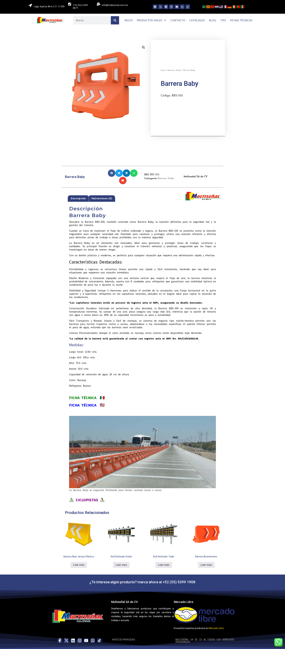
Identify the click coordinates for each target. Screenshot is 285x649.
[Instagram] (171, 6)
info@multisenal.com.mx (115, 5)
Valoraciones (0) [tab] (101, 198)
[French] (225, 6)
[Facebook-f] (60, 640)
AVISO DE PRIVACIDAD (123, 639)
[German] (230, 6)
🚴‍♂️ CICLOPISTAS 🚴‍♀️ (87, 499)
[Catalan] (208, 6)
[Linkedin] (166, 6)
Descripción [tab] (78, 198)
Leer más (78, 564)
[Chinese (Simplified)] (212, 6)
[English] (221, 6)
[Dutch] (217, 6)
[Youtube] (176, 6)
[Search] (115, 20)
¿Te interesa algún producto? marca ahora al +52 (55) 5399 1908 (142, 582)
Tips (223, 20)
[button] (143, 47)
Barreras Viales (174, 70)
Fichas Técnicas (241, 20)
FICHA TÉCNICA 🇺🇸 (87, 405)
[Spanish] (242, 6)
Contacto (178, 20)
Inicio (128, 20)
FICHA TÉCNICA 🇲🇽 (87, 397)
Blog (212, 20)
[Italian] (234, 6)
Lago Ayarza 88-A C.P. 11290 (49, 6)
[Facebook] (155, 6)
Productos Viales (149, 20)
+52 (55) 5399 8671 (80, 6)
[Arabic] (204, 6)
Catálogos (197, 20)
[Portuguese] (238, 6)
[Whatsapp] (182, 6)
